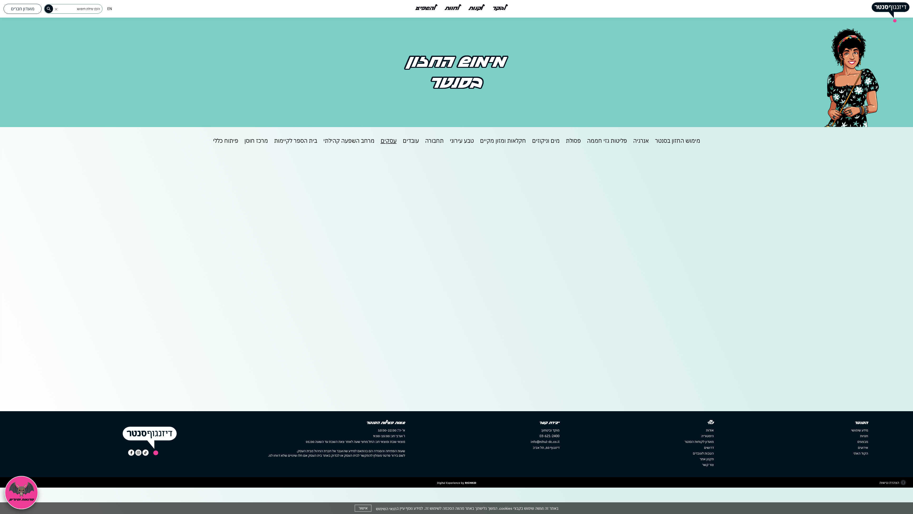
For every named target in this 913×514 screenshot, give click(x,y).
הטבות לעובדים (703, 453)
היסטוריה (707, 436)
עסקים (389, 140)
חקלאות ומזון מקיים (503, 140)
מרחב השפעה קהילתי (348, 140)
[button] (56, 9)
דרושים (709, 447)
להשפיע (426, 8)
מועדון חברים (22, 8)
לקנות (476, 8)
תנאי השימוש (386, 508)
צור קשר (708, 465)
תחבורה (434, 140)
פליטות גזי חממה (607, 140)
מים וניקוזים (546, 140)
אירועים (863, 447)
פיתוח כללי (225, 140)
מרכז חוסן (256, 140)
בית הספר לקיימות (295, 140)
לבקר (499, 8)
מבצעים (862, 442)
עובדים (411, 140)
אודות (710, 430)
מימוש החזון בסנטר (677, 140)
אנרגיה (641, 140)
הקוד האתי (860, 453)
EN (109, 8)
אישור (363, 508)
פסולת (573, 140)
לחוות (452, 8)
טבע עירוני (462, 140)
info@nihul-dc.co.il (545, 442)
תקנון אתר (707, 459)
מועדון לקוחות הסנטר (699, 442)
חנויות (864, 436)
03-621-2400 (549, 436)
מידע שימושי (859, 430)
